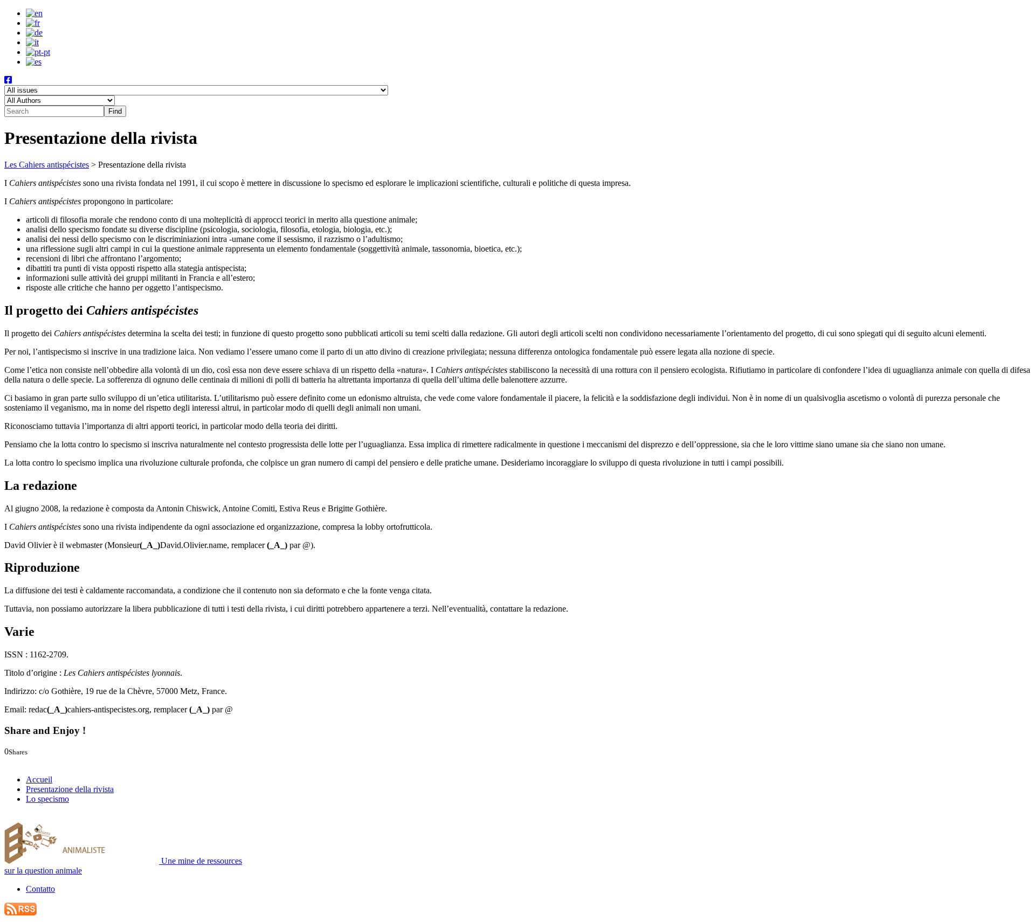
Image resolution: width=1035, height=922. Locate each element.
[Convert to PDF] (66, 761)
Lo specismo (47, 798)
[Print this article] (56, 761)
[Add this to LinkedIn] (30, 761)
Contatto (40, 888)
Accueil (39, 779)
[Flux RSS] (20, 912)
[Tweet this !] (20, 761)
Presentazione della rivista (70, 789)
